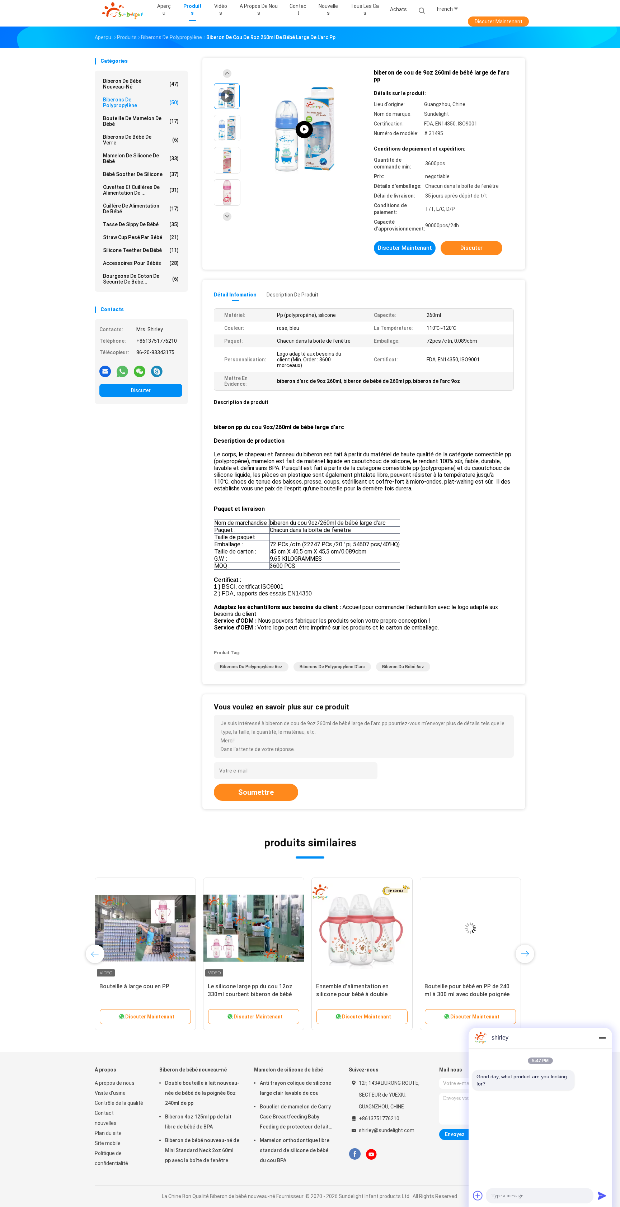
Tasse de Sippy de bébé (141, 224)
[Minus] (602, 1037)
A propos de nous (115, 1083)
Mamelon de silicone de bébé (141, 158)
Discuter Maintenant (498, 21)
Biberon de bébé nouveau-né (141, 84)
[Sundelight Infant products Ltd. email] (105, 371)
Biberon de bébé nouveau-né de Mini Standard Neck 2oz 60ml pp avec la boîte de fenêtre (202, 1150)
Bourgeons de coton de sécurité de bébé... (141, 279)
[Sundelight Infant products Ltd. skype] (157, 371)
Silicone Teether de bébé (141, 250)
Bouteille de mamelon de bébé (141, 121)
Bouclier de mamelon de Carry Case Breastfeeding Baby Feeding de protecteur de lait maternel (295, 1118)
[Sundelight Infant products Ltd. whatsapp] (122, 371)
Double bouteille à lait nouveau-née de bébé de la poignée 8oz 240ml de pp (202, 1093)
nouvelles (106, 1123)
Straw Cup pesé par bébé (141, 237)
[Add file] (478, 1195)
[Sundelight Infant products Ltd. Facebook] (355, 1154)
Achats (398, 9)
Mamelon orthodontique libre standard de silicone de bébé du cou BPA (294, 1150)
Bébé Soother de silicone (141, 174)
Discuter (141, 390)
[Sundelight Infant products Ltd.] (122, 10)
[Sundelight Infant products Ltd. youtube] (371, 1154)
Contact (104, 1113)
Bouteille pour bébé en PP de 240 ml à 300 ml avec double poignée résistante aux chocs (466, 994)
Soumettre (256, 792)
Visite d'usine (110, 1093)
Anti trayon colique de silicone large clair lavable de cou (295, 1088)
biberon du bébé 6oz (403, 666)
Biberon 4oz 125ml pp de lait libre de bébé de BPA (198, 1122)
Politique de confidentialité (111, 1158)
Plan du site (108, 1133)
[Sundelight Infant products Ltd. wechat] (139, 371)
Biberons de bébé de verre (141, 140)
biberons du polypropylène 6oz (251, 666)
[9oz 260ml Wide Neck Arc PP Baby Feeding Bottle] (304, 129)
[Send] (602, 1195)
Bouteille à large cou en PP (134, 986)
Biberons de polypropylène (141, 102)
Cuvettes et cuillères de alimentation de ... (141, 190)
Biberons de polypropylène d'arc (332, 666)
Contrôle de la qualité (119, 1103)
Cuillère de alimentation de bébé (141, 208)
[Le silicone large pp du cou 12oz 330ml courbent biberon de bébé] (253, 928)
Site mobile (108, 1143)
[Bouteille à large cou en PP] (145, 928)
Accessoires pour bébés (141, 263)
